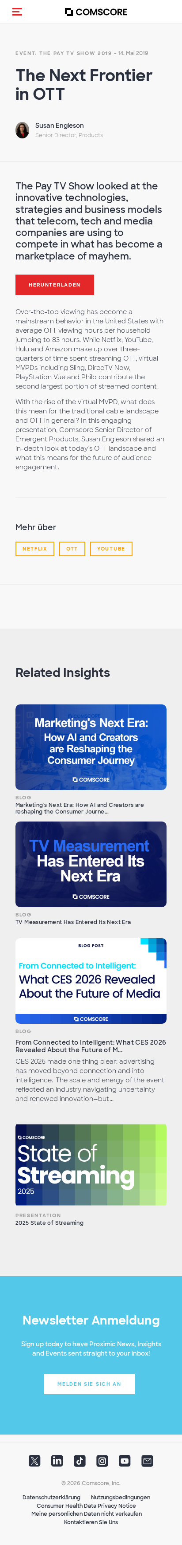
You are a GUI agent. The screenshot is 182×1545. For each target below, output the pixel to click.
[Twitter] (35, 1463)
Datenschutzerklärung (51, 1497)
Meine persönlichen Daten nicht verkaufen (86, 1513)
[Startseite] (96, 11)
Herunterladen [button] (55, 285)
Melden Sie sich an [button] (89, 1384)
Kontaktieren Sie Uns (91, 1522)
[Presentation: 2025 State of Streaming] (91, 1164)
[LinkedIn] (57, 1463)
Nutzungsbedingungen (120, 1497)
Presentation (38, 1215)
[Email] (147, 1463)
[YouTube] (125, 1463)
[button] (17, 11)
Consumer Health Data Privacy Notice (86, 1506)
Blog (23, 797)
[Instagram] (102, 1463)
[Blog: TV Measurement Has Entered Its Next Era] (91, 864)
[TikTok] (80, 1463)
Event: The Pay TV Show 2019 (63, 53)
